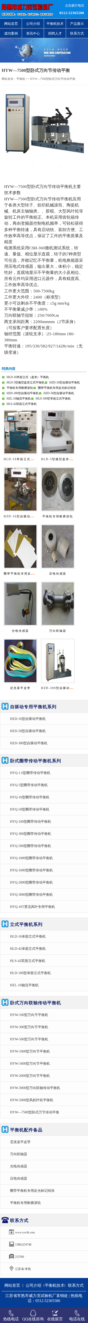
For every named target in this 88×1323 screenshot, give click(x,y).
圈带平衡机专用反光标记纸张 (57, 388)
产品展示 (77, 24)
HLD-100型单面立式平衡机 (53, 398)
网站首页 (11, 24)
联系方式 (77, 33)
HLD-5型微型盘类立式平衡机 (25, 382)
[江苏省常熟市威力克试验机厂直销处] (27, 9)
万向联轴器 (57, 631)
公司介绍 (33, 24)
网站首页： (9, 79)
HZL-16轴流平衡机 (19, 398)
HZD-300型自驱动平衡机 (23, 393)
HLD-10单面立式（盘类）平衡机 (28, 377)
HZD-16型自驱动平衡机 (64, 382)
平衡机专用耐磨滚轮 (20, 388)
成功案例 (11, 33)
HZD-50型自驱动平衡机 (59, 393)
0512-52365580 (71, 13)
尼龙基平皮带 (20, 688)
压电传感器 (57, 573)
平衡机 (20, 79)
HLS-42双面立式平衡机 (22, 404)
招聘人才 (55, 33)
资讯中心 (33, 33)
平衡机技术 (55, 24)
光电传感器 (20, 631)
